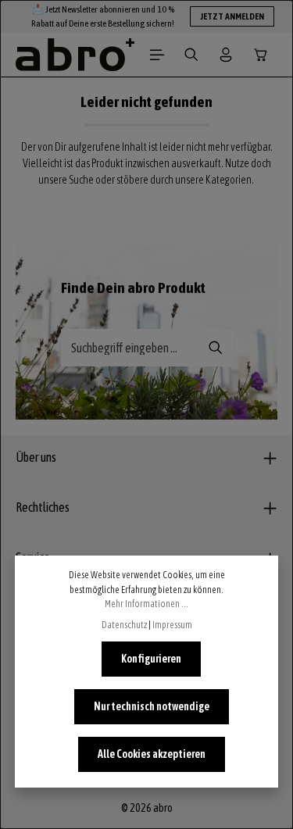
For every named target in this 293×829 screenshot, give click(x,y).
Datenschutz (124, 625)
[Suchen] (191, 54)
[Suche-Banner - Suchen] (216, 347)
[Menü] (157, 54)
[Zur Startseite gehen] (75, 54)
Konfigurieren (151, 658)
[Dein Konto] (225, 54)
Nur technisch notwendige (151, 706)
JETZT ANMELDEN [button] (232, 16)
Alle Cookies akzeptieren (151, 754)
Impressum (172, 625)
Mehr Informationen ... (146, 604)
